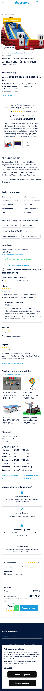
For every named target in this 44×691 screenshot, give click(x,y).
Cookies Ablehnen (22, 683)
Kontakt (18, 645)
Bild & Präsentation (11, 225)
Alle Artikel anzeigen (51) (12, 374)
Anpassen (8, 668)
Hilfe (34, 645)
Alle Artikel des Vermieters (12, 255)
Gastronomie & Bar (11, 236)
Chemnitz (14, 53)
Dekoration (27, 225)
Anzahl (7, 578)
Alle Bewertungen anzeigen (13, 363)
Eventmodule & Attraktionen (15, 231)
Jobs (10, 645)
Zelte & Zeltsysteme (31, 236)
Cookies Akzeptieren (22, 674)
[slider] (18, 111)
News (26, 645)
